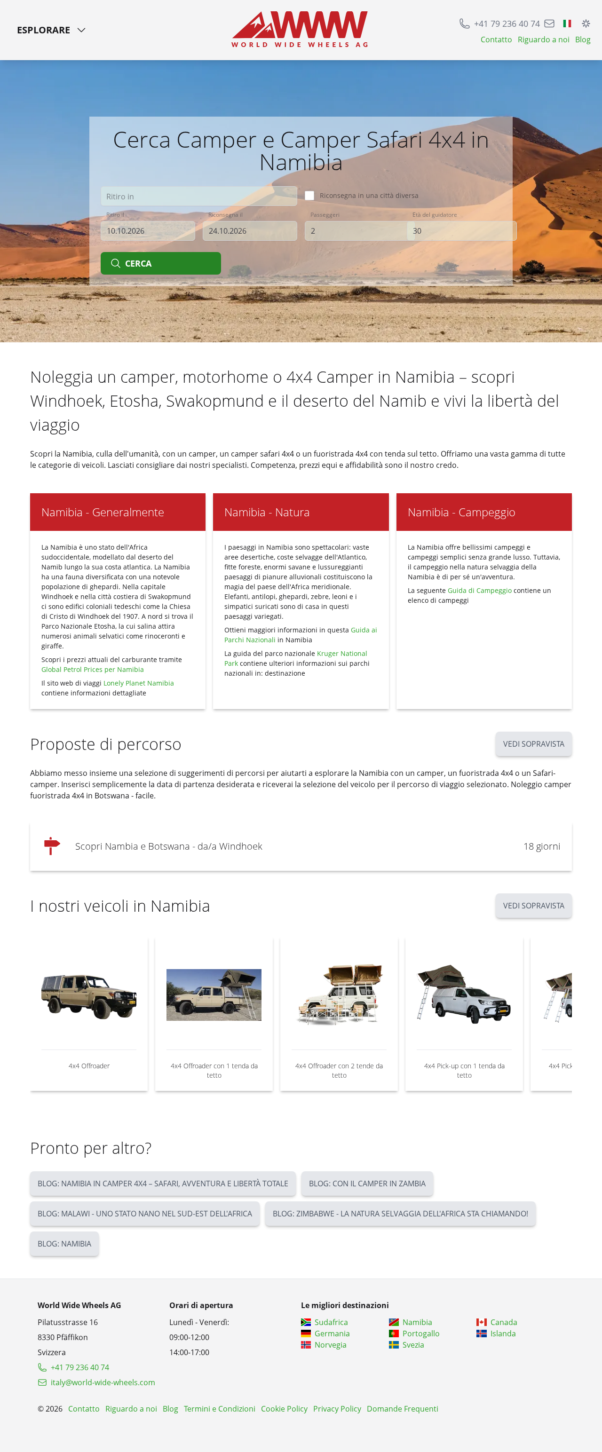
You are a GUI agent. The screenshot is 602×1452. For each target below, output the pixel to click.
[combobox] (199, 196)
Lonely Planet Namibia (138, 683)
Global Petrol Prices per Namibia (92, 669)
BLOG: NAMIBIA (64, 1244)
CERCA (138, 263)
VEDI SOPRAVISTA (533, 744)
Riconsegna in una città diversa (369, 195)
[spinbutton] (360, 231)
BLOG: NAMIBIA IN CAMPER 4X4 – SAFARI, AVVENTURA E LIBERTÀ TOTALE (163, 1183)
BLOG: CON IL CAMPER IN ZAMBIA (367, 1183)
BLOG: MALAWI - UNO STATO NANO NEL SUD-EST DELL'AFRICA (145, 1213)
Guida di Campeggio (481, 590)
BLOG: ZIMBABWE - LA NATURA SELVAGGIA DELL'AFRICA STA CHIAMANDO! (400, 1213)
